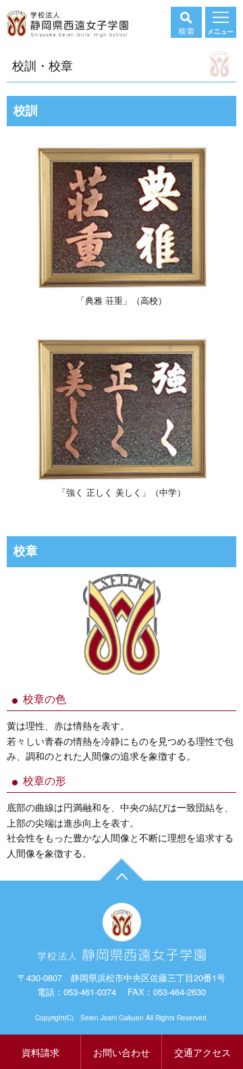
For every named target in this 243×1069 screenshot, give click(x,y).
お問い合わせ (121, 1052)
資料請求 (40, 1052)
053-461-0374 (89, 991)
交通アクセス (202, 1052)
